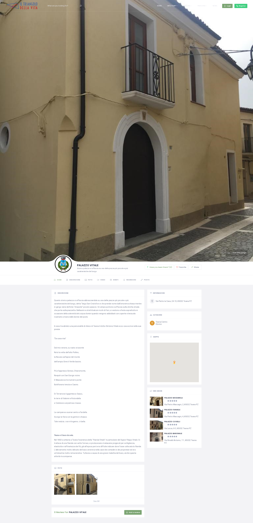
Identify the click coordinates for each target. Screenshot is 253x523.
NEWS (215, 6)
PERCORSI (201, 6)
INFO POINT (171, 6)
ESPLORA (187, 6)
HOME (159, 6)
